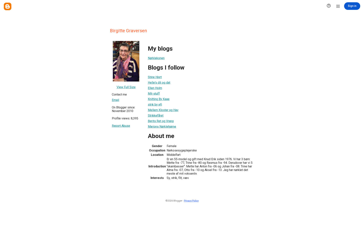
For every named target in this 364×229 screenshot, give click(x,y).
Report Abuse (121, 126)
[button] (328, 6)
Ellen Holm (155, 88)
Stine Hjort (155, 77)
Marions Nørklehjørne (162, 126)
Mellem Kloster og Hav (163, 110)
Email (115, 100)
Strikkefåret (155, 115)
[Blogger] (7, 6)
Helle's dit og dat (159, 82)
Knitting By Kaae (158, 99)
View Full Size (126, 87)
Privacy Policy (191, 200)
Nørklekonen (156, 58)
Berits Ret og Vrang (161, 121)
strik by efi (155, 104)
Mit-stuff (154, 93)
